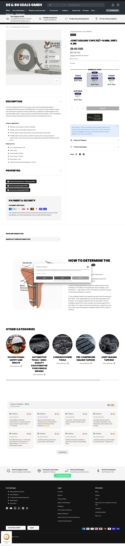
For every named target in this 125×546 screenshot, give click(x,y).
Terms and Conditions (65, 510)
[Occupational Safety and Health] (16, 344)
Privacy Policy (62, 499)
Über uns (98, 516)
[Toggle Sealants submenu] (69, 10)
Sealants (65, 10)
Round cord (9, 14)
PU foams (86, 10)
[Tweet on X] (76, 154)
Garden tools (76, 10)
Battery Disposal (63, 513)
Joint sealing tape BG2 (109, 358)
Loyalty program (100, 512)
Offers (8, 10)
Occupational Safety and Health (16, 360)
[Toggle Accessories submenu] (59, 10)
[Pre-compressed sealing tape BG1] (86, 344)
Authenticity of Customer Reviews (69, 517)
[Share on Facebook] (80, 154)
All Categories (20, 14)
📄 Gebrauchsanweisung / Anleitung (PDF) (21, 181)
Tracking (98, 508)
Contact (60, 491)
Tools (92, 10)
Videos (97, 495)
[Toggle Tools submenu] (96, 10)
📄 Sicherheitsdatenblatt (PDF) (17, 186)
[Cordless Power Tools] (62, 344)
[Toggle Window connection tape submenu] (46, 10)
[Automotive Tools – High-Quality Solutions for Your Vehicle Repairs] (39, 344)
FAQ (96, 499)
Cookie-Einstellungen (65, 521)
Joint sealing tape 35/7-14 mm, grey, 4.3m (20, 27)
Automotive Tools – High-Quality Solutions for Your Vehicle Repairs (39, 364)
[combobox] (76, 5)
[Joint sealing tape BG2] (109, 344)
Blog (96, 491)
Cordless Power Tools (62, 358)
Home (7, 27)
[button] (118, 5)
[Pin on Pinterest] (83, 154)
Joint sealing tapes (18, 10)
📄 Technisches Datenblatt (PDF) (18, 190)
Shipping (72, 55)
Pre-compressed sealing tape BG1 (85, 358)
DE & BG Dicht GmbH (76, 31)
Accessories (54, 10)
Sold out (103, 108)
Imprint (60, 495)
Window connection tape (37, 10)
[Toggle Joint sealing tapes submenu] (26, 10)
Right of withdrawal (64, 502)
